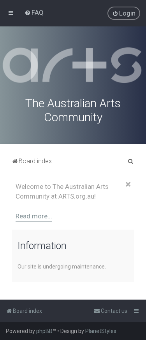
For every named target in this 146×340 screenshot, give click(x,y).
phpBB (44, 331)
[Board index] (73, 65)
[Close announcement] (128, 184)
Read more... (34, 216)
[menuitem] (34, 12)
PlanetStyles (100, 331)
